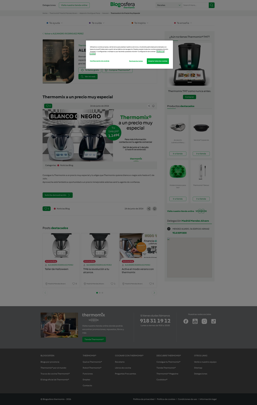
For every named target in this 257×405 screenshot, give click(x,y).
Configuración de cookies (99, 61)
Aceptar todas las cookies (157, 61)
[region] (129, 54)
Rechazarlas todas (136, 61)
